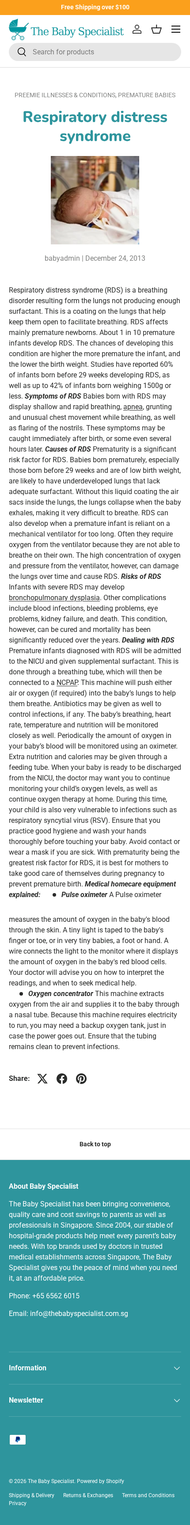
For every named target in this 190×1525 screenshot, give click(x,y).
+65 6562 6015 (56, 1296)
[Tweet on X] (42, 1078)
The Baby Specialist (51, 1481)
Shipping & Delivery (31, 1495)
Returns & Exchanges (88, 1495)
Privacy (18, 1503)
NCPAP (67, 682)
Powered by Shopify (100, 1481)
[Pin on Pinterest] (81, 1078)
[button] (156, 29)
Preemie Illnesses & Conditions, (66, 95)
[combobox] (95, 52)
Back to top (95, 1144)
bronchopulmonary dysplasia (54, 597)
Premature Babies (146, 95)
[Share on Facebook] (62, 1078)
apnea (133, 407)
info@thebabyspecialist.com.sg (79, 1313)
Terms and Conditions (148, 1495)
